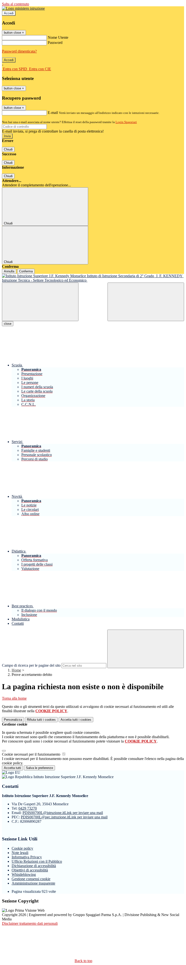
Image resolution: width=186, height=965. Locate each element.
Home (16, 670)
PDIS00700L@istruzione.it (63, 813)
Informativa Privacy (27, 857)
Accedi (9, 13)
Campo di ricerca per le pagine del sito (31, 665)
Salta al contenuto (15, 4)
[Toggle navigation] (40, 302)
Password (55, 42)
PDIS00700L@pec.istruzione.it (64, 817)
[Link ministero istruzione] (23, 8)
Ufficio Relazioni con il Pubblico (37, 861)
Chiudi (8, 149)
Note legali (20, 853)
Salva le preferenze (39, 768)
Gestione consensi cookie (31, 879)
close (7, 323)
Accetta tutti (76, 719)
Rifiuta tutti (41, 719)
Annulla (9, 271)
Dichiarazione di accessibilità (34, 866)
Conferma (26, 271)
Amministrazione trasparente (33, 883)
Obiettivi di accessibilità (30, 870)
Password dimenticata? (19, 51)
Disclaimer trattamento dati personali (30, 923)
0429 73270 (27, 808)
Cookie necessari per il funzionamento (31, 754)
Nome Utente (58, 37)
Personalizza (13, 719)
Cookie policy (22, 848)
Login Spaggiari (126, 122)
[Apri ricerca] (146, 302)
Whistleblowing (24, 874)
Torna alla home (14, 698)
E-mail (53, 113)
